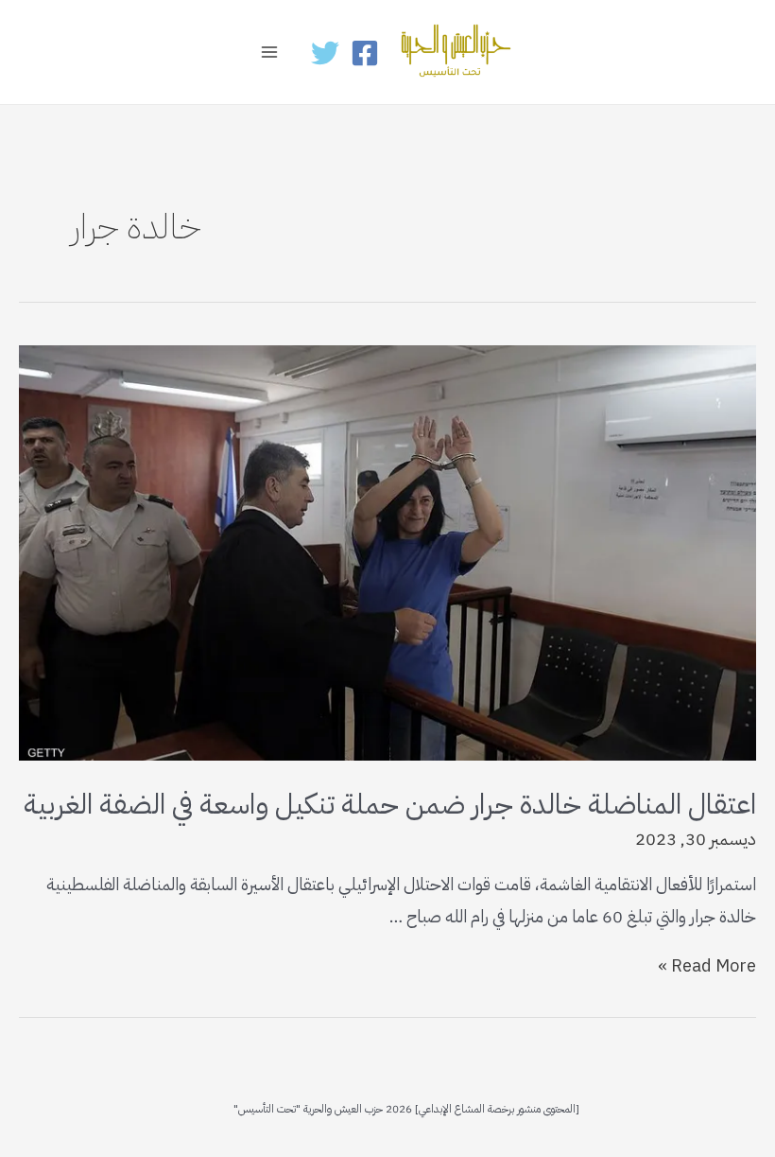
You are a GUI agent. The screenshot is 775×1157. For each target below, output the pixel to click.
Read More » (707, 966)
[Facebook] (365, 53)
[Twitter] (325, 53)
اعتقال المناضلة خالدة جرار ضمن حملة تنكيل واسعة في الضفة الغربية (390, 803)
